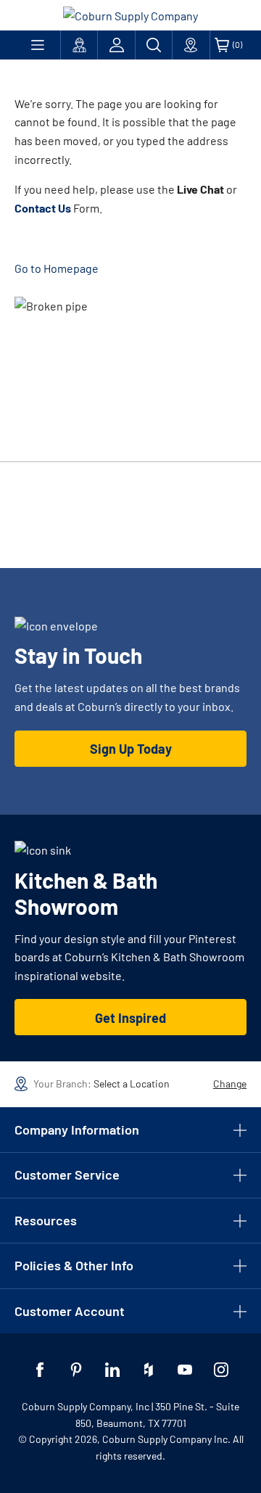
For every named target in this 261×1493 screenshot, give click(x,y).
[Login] (116, 44)
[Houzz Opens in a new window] (148, 1369)
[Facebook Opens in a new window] (40, 1369)
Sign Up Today (131, 749)
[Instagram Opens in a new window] (221, 1369)
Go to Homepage (56, 268)
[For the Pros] (79, 44)
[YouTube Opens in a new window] (185, 1369)
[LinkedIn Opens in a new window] (112, 1369)
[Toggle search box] (154, 44)
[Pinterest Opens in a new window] (76, 1369)
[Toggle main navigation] (37, 44)
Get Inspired (130, 1018)
